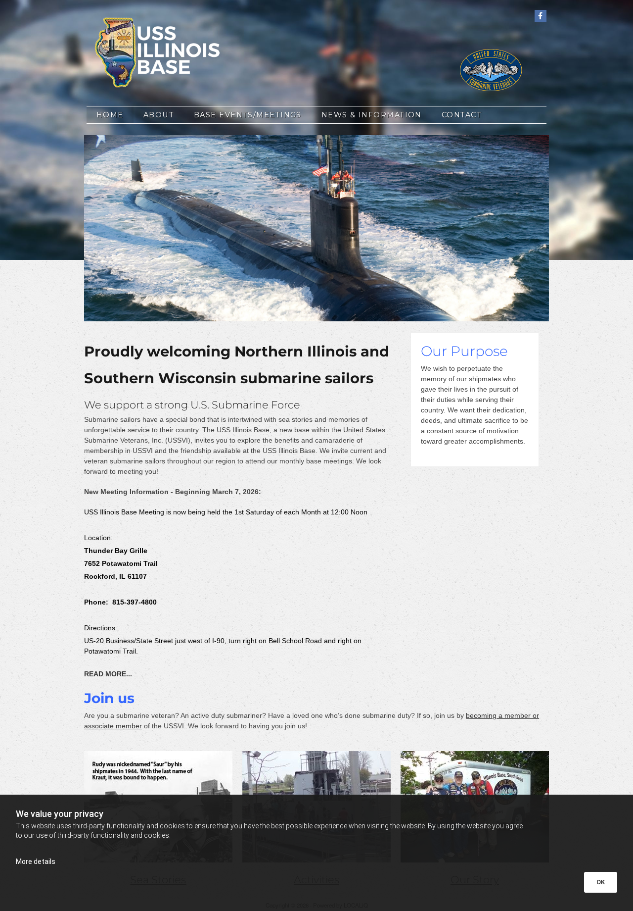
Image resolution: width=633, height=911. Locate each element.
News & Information (371, 114)
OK (600, 882)
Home (110, 114)
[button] (108, 674)
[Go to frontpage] (158, 52)
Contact (462, 114)
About (158, 114)
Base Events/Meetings (248, 114)
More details (35, 861)
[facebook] (540, 16)
